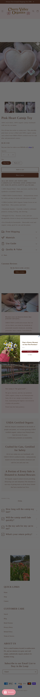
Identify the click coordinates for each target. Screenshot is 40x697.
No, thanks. (30, 354)
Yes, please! (30, 351)
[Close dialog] (39, 336)
